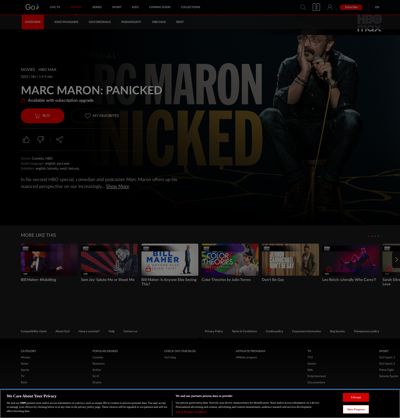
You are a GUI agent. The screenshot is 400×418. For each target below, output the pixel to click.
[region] (200, 403)
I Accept (356, 397)
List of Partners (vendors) (191, 411)
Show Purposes (356, 409)
